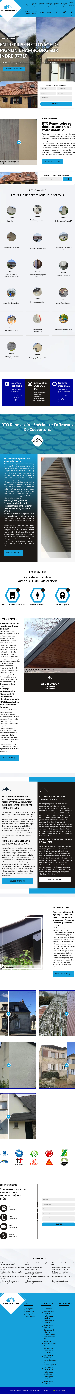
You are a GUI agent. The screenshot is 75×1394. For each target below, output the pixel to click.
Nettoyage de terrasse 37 (11, 358)
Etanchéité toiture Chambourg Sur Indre (63, 1264)
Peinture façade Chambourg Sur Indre (36, 1264)
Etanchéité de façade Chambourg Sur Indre (12, 1268)
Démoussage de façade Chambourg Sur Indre (8, 1264)
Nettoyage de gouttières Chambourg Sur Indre (59, 1273)
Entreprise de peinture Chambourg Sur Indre (33, 1282)
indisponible (50, 686)
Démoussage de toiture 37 (64, 5)
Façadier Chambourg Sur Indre (62, 1276)
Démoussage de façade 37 (49, 5)
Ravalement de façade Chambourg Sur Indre (33, 1268)
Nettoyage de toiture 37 (56, 5)
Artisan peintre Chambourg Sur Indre (11, 1273)
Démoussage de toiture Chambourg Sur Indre (59, 1282)
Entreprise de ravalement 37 (37, 331)
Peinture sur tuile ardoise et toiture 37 (11, 276)
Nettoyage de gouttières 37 (63, 331)
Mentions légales (43, 1391)
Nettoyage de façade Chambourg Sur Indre (12, 1277)
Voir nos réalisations (13, 69)
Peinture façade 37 (11, 331)
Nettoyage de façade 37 (41, 5)
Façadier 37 (11, 221)
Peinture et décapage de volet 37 (37, 276)
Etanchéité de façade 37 (27, 13)
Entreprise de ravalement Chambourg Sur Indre (9, 1282)
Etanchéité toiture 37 (63, 303)
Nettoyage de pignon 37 (37, 358)
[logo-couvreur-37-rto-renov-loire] (9, 11)
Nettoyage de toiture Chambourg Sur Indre (37, 1277)
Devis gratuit (11, 553)
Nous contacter (51, 161)
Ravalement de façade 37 (34, 5)
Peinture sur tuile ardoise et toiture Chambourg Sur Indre (61, 1268)
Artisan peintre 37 (63, 276)
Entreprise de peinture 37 (34, 13)
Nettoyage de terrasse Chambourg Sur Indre (33, 1273)
